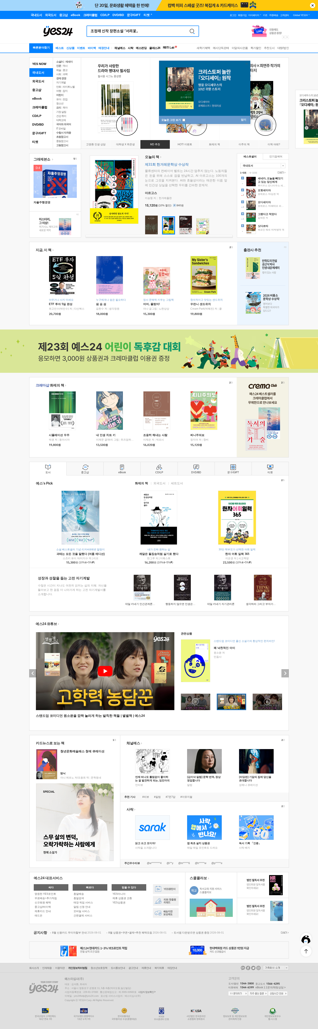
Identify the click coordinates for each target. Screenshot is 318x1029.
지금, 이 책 (43, 250)
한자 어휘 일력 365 (237, 554)
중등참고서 (62, 141)
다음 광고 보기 (287, 37)
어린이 (59, 95)
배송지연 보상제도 (166, 913)
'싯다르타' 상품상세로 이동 (262, 229)
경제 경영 (61, 78)
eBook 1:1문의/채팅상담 (269, 987)
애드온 (38, 915)
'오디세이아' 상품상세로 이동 (262, 205)
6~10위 (253, 172)
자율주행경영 (42, 202)
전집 (65, 99)
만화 (58, 86)
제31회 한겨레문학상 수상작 (167, 164)
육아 (65, 107)
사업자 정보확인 (146, 992)
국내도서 (38, 72)
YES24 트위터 (253, 968)
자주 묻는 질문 (257, 993)
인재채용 (47, 967)
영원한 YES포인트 (45, 893)
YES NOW (39, 64)
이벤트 (81, 48)
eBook (37, 98)
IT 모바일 (61, 128)
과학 (65, 74)
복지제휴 (159, 967)
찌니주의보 (197, 435)
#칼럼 (157, 796)
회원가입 (242, 15)
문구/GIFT (39, 133)
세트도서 (177, 483)
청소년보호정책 (99, 967)
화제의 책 (50, 385)
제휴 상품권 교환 (122, 898)
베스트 (60, 48)
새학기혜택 (203, 48)
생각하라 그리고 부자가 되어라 (264, 604)
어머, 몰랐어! (151, 304)
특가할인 (256, 48)
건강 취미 (61, 116)
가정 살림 (61, 111)
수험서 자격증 (63, 132)
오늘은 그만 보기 (171, 119)
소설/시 (60, 61)
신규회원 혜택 (43, 902)
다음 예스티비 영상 (285, 673)
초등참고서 (62, 136)
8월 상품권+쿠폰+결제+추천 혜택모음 (137, 932)
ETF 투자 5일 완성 (60, 304)
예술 (58, 70)
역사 (65, 65)
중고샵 (36, 90)
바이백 (92, 48)
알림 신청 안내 (82, 906)
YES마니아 (118, 893)
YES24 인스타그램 (258, 968)
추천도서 (269, 48)
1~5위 (243, 172)
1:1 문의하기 (237, 993)
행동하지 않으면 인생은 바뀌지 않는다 (187, 604)
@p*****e (216, 863)
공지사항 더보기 (284, 932)
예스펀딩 (141, 48)
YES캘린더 (166, 889)
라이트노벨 (69, 86)
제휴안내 (146, 967)
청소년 (59, 103)
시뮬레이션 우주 (59, 435)
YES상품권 (118, 902)
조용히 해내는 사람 (155, 435)
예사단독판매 (221, 48)
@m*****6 (184, 863)
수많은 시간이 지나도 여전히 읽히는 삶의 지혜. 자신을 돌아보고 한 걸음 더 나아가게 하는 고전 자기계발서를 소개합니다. (72, 590)
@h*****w (200, 863)
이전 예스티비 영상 (33, 673)
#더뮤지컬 (186, 796)
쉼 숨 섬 (101, 304)
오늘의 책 (152, 157)
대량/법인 (283, 48)
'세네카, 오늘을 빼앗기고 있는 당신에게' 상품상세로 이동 (262, 182)
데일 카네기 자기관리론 (220, 604)
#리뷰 (145, 796)
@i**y (170, 863)
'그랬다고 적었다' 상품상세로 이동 (262, 217)
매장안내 (103, 48)
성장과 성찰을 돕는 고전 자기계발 (64, 578)
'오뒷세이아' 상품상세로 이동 (262, 194)
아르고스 (151, 193)
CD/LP (36, 116)
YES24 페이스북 (248, 968)
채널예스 (133, 743)
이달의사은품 (240, 48)
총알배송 (79, 893)
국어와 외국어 (63, 124)
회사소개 (34, 967)
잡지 (65, 90)
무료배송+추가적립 (46, 898)
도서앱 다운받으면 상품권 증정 (199, 932)
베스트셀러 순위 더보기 (281, 172)
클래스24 (154, 48)
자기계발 (61, 82)
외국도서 (38, 81)
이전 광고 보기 (284, 37)
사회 (58, 74)
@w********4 (154, 863)
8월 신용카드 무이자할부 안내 (76, 932)
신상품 (70, 48)
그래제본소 (42, 159)
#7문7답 (170, 796)
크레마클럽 (39, 107)
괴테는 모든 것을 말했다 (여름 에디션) (80, 554)
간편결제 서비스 (83, 915)
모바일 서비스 (82, 911)
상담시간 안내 (277, 993)
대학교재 (61, 120)
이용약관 (60, 967)
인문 (58, 65)
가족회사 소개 (276, 967)
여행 (58, 90)
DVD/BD (38, 124)
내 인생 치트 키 (106, 435)
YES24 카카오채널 (243, 968)
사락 (130, 48)
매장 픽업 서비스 (83, 902)
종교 (65, 70)
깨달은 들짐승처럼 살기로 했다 (158, 554)
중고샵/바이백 (43, 906)
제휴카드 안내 (43, 911)
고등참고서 (62, 145)
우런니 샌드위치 (200, 304)
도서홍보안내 (118, 967)
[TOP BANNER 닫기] (312, 5)
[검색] (192, 31)
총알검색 (79, 898)
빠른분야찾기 (41, 47)
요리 (58, 107)
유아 (58, 99)
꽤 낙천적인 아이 (224, 647)
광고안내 (133, 967)
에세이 (69, 61)
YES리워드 (166, 901)
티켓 (35, 142)
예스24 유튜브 (46, 624)
